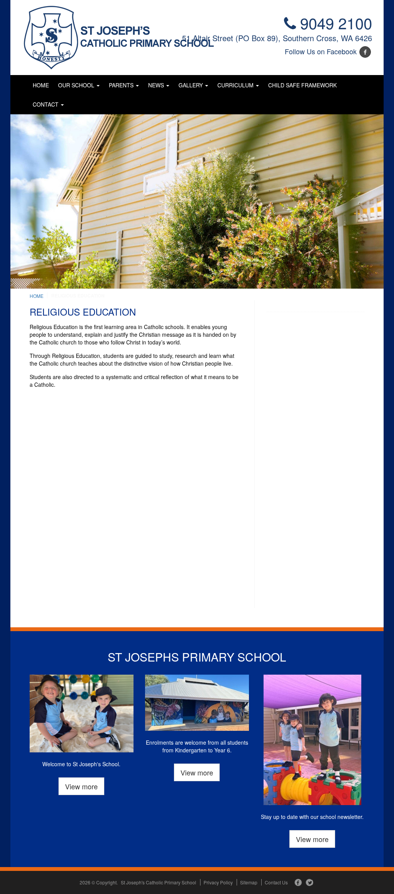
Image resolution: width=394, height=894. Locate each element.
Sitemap (248, 882)
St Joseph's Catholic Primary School (158, 882)
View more (81, 786)
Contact (46, 104)
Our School (77, 85)
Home (41, 85)
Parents (122, 85)
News (156, 85)
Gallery (191, 85)
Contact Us (276, 882)
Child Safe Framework (302, 85)
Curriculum (236, 85)
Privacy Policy (218, 882)
